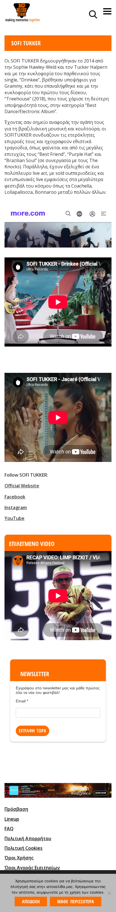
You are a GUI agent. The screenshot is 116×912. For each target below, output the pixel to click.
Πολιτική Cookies (24, 848)
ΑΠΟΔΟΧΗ (31, 901)
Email (22, 701)
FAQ (9, 828)
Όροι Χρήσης (19, 858)
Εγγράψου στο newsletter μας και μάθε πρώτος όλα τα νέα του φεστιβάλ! (58, 690)
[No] (109, 893)
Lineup (12, 819)
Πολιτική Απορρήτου (28, 838)
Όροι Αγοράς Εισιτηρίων (32, 867)
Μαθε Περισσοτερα (75, 901)
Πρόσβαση (16, 809)
